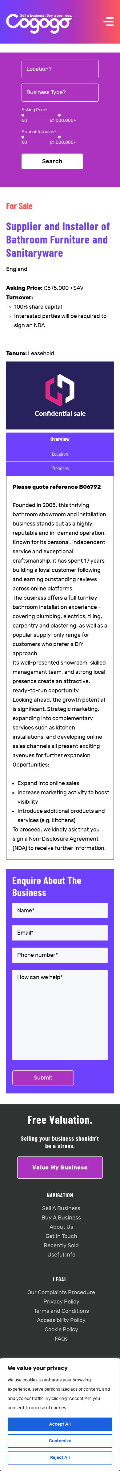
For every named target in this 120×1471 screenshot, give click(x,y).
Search (52, 161)
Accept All (60, 1424)
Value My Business (60, 1167)
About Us (61, 1227)
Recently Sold (61, 1245)
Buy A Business (61, 1218)
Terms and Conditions (61, 1311)
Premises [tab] (60, 468)
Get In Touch (61, 1236)
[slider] (23, 115)
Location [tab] (60, 454)
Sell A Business (61, 1208)
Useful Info (61, 1255)
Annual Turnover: (39, 131)
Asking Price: (34, 109)
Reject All (60, 1457)
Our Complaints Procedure (61, 1292)
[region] (60, 1414)
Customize (60, 1441)
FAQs (61, 1339)
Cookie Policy (61, 1329)
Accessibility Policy (61, 1320)
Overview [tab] (60, 439)
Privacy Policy (61, 1302)
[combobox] (60, 69)
